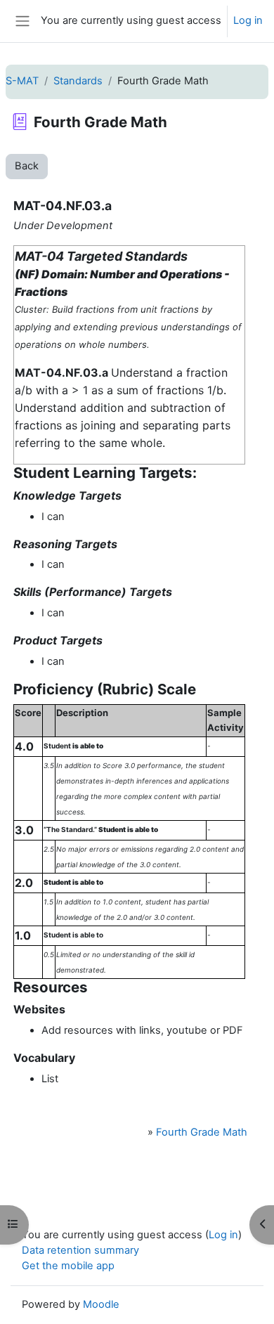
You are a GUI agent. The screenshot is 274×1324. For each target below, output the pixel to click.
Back (27, 166)
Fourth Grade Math (201, 1132)
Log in (248, 20)
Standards (78, 80)
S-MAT (22, 80)
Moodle (101, 1304)
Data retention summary (80, 1250)
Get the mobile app (68, 1265)
